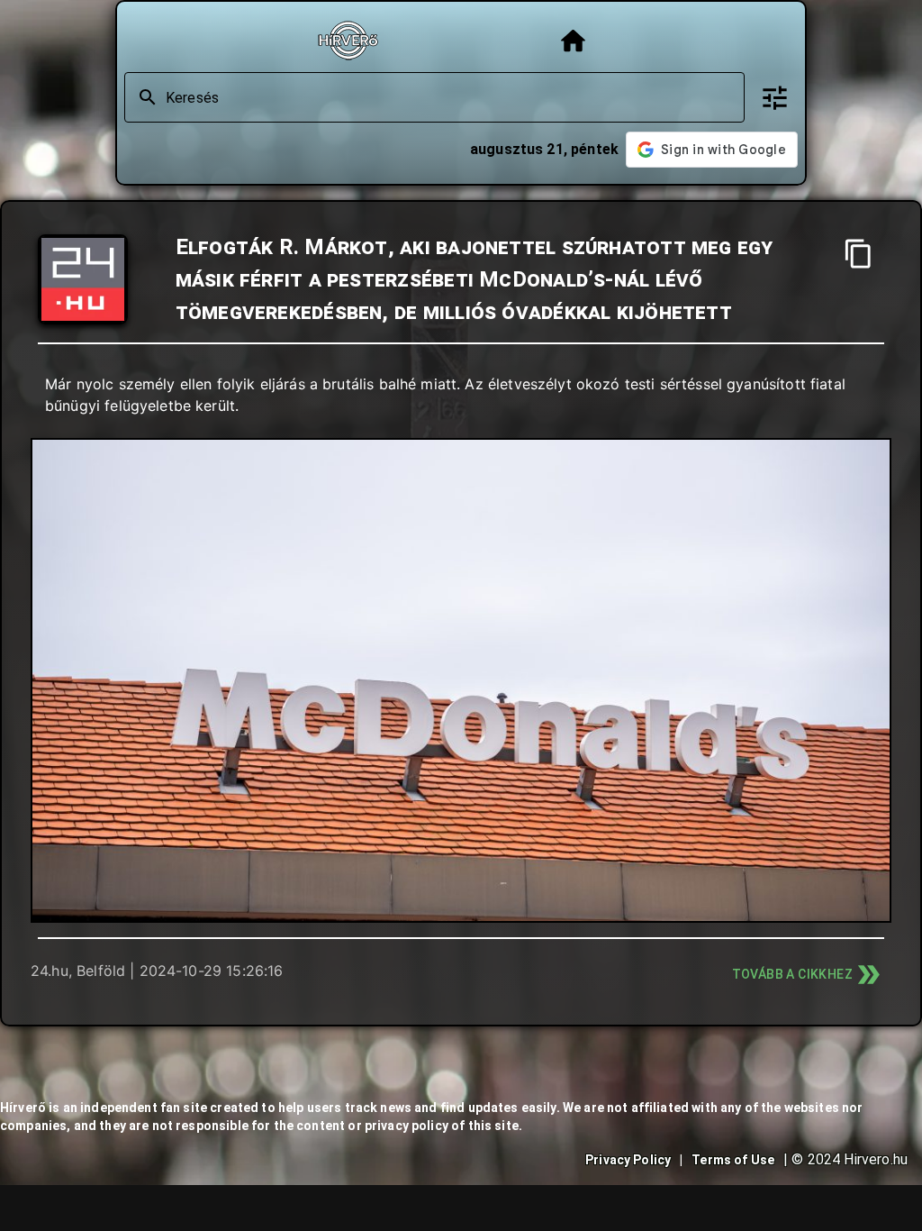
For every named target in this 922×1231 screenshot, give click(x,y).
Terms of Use (733, 1160)
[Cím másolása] (858, 254)
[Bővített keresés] (775, 98)
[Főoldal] (573, 41)
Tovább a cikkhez (792, 974)
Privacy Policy (628, 1160)
